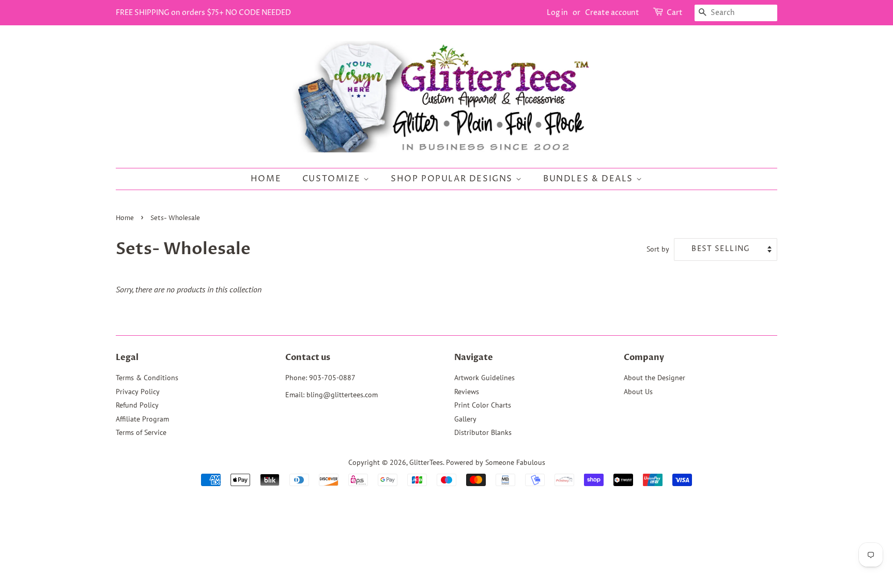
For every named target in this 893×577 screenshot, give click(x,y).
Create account (612, 13)
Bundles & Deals (589, 178)
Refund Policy (137, 405)
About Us (638, 391)
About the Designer (654, 377)
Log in (557, 13)
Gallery (465, 419)
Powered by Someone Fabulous (495, 462)
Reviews (466, 391)
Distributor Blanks (483, 432)
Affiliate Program (142, 419)
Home (266, 178)
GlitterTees (426, 462)
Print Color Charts (482, 405)
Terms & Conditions (147, 377)
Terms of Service (141, 432)
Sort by (657, 249)
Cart (675, 13)
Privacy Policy (138, 391)
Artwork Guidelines (484, 377)
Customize (332, 178)
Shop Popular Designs (453, 178)
